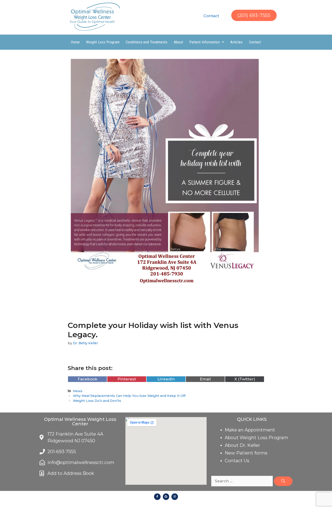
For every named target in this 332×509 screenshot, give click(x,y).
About (178, 42)
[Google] (166, 496)
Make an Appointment (250, 430)
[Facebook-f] (157, 496)
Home (75, 42)
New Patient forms (246, 453)
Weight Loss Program (102, 42)
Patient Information (204, 42)
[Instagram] (174, 496)
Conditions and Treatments (147, 42)
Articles (236, 42)
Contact (211, 16)
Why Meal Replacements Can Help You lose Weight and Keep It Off (129, 396)
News (77, 391)
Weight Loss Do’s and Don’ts (97, 401)
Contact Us (237, 460)
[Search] (283, 481)
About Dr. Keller (242, 445)
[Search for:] (242, 481)
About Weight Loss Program (256, 437)
